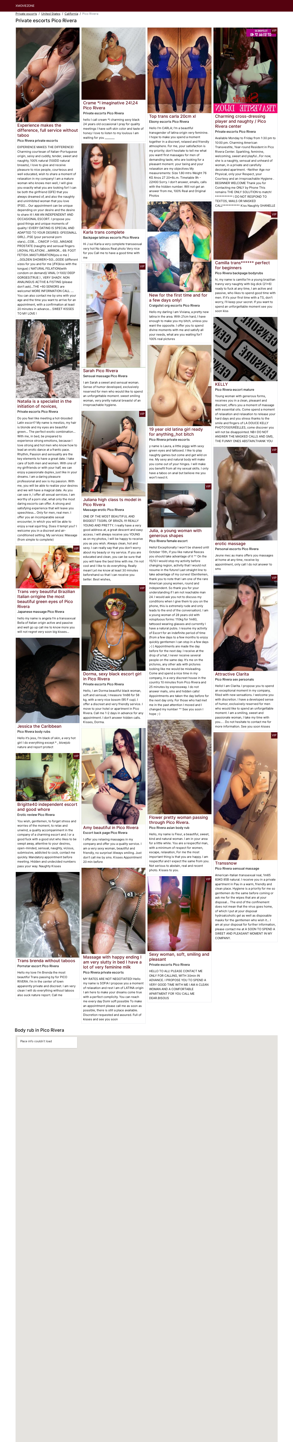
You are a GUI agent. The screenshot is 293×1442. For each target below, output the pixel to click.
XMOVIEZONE (25, 6)
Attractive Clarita (232, 674)
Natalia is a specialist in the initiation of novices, (44, 404)
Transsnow (226, 863)
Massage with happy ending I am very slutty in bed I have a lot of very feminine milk (112, 962)
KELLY (221, 384)
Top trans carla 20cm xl (172, 116)
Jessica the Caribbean (39, 726)
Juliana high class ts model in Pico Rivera (112, 502)
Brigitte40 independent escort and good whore (47, 807)
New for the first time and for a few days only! (178, 298)
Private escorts (26, 14)
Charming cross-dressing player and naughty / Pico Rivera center (240, 121)
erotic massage (230, 543)
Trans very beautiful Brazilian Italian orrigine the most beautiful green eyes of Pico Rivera (46, 599)
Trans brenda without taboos (46, 960)
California (71, 14)
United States (50, 14)
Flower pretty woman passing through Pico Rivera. (178, 820)
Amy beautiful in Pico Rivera (111, 827)
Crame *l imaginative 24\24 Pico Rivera (110, 105)
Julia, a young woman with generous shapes (175, 533)
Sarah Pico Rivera (100, 370)
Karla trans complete (103, 232)
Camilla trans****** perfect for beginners (242, 265)
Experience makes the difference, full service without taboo (47, 130)
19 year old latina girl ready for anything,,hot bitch (176, 432)
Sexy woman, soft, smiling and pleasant (179, 957)
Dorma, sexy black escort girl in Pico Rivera (112, 676)
